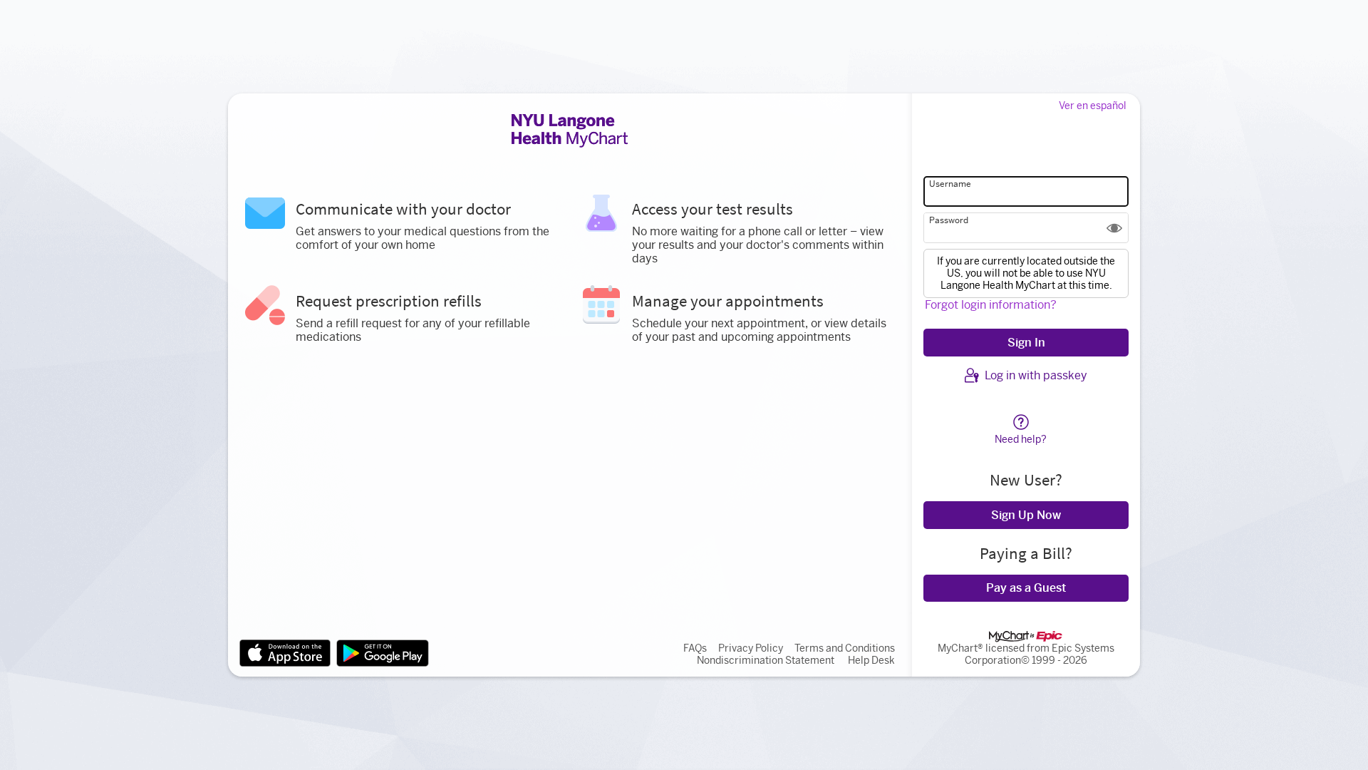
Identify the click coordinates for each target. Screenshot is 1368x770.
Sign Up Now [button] (1026, 515)
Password (948, 220)
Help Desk (871, 660)
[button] (1114, 227)
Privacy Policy (750, 648)
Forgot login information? (991, 305)
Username (950, 184)
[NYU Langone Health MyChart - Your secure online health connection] (570, 130)
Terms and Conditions (844, 648)
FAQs (695, 648)
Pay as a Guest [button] (1026, 588)
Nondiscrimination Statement (765, 660)
